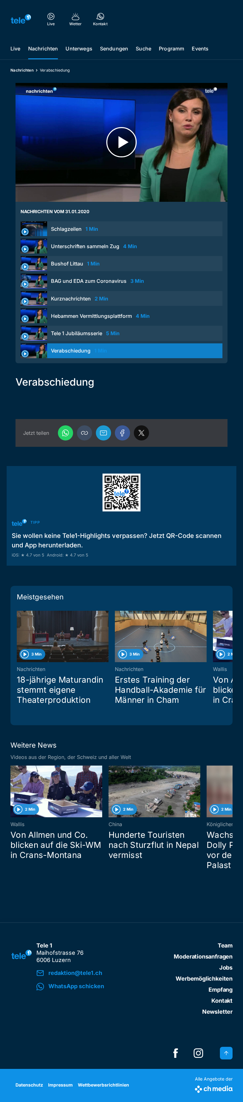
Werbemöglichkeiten (204, 978)
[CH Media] (214, 1088)
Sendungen (114, 48)
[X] (141, 432)
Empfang (221, 989)
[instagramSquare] (198, 1053)
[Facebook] (122, 432)
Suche (143, 48)
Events (200, 48)
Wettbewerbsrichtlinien (103, 1084)
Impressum (60, 1084)
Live (15, 48)
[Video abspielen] (121, 142)
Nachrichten (43, 48)
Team (225, 945)
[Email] (103, 432)
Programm (171, 48)
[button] (84, 432)
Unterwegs (78, 48)
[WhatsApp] (65, 432)
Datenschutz (29, 1084)
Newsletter (217, 1011)
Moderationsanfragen (203, 956)
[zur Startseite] (21, 18)
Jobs (226, 967)
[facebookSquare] (175, 1053)
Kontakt (222, 1000)
